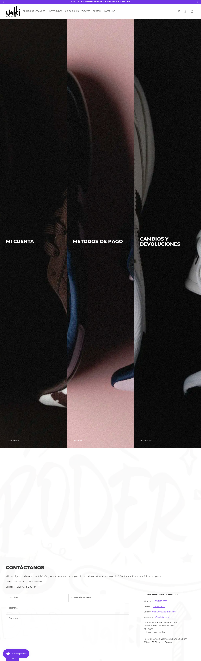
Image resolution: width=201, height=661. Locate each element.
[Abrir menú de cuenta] (185, 11)
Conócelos (78, 441)
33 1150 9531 (161, 601)
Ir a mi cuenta (13, 441)
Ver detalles (146, 441)
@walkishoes (162, 617)
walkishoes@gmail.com (164, 612)
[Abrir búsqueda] (179, 11)
